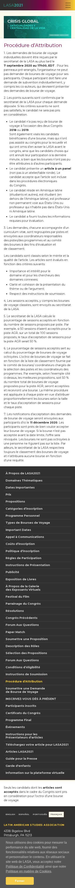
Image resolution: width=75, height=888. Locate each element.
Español (24, 814)
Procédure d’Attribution (24, 681)
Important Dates (18, 530)
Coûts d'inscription (20, 544)
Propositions (15, 501)
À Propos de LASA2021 (23, 473)
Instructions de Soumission (26, 674)
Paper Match (15, 632)
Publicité (12, 572)
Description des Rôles (22, 646)
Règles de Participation (23, 558)
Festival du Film (17, 596)
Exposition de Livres (21, 579)
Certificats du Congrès (23, 713)
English (10, 814)
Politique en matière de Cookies (28, 871)
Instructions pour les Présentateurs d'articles (24, 735)
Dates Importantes (20, 487)
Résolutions (15, 611)
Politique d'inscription (22, 551)
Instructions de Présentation (28, 565)
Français (56, 814)
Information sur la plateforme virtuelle (35, 773)
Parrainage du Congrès (23, 603)
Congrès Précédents (21, 618)
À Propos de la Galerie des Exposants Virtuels (23, 587)
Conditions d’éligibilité (23, 667)
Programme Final (18, 720)
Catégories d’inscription (24, 508)
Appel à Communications (25, 537)
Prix (8, 494)
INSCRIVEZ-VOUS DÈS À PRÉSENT (31, 699)
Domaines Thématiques (24, 480)
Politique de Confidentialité (25, 866)
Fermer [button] (19, 880)
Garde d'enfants (18, 766)
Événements (15, 727)
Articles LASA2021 (19, 751)
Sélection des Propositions (26, 653)
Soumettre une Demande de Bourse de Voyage (25, 690)
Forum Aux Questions (22, 625)
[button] (53, 871)
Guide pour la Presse (21, 758)
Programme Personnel (23, 515)
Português (40, 814)
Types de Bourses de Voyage (28, 522)
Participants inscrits (21, 706)
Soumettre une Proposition (27, 639)
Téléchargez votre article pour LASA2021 (37, 744)
